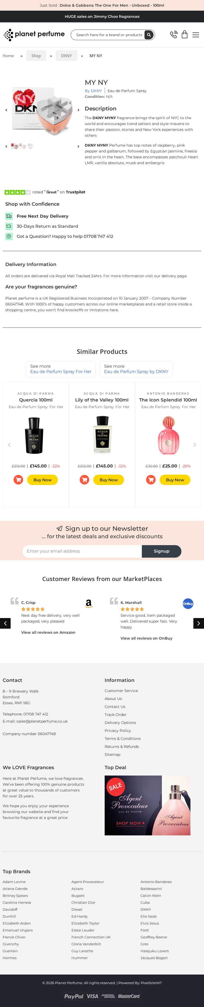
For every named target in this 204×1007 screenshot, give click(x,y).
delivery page (174, 275)
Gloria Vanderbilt (86, 944)
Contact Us (115, 706)
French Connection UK (90, 937)
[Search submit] (149, 34)
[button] (6, 110)
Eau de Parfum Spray (127, 90)
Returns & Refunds (122, 746)
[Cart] (184, 34)
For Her (56, 406)
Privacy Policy (118, 730)
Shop (36, 55)
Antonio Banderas (168, 393)
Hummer (79, 958)
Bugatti (78, 895)
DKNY (66, 55)
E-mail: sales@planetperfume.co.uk (35, 721)
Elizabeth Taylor (85, 923)
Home (8, 55)
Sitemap (112, 754)
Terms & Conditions (123, 738)
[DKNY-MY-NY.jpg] (42, 110)
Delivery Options (120, 722)
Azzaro (77, 888)
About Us (113, 698)
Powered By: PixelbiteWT (140, 983)
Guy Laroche (82, 951)
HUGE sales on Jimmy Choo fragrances (102, 16)
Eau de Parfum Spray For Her (60, 369)
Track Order (115, 714)
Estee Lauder (82, 930)
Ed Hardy (79, 916)
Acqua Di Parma (36, 393)
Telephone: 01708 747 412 (25, 714)
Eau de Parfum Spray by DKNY (136, 369)
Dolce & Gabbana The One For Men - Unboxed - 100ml (112, 5)
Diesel (76, 909)
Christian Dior (83, 902)
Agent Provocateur (87, 882)
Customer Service (121, 690)
